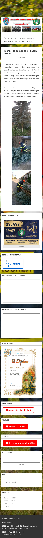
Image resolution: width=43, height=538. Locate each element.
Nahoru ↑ (17, 532)
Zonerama (15, 263)
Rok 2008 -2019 (26, 38)
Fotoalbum (21, 246)
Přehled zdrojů (11, 482)
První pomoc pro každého (22, 443)
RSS (4, 532)
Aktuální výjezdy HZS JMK (18, 410)
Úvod (5, 37)
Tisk (10, 532)
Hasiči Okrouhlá (17, 426)
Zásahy (13, 38)
